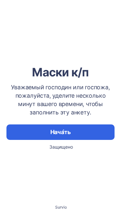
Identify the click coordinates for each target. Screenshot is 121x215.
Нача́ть (60, 132)
